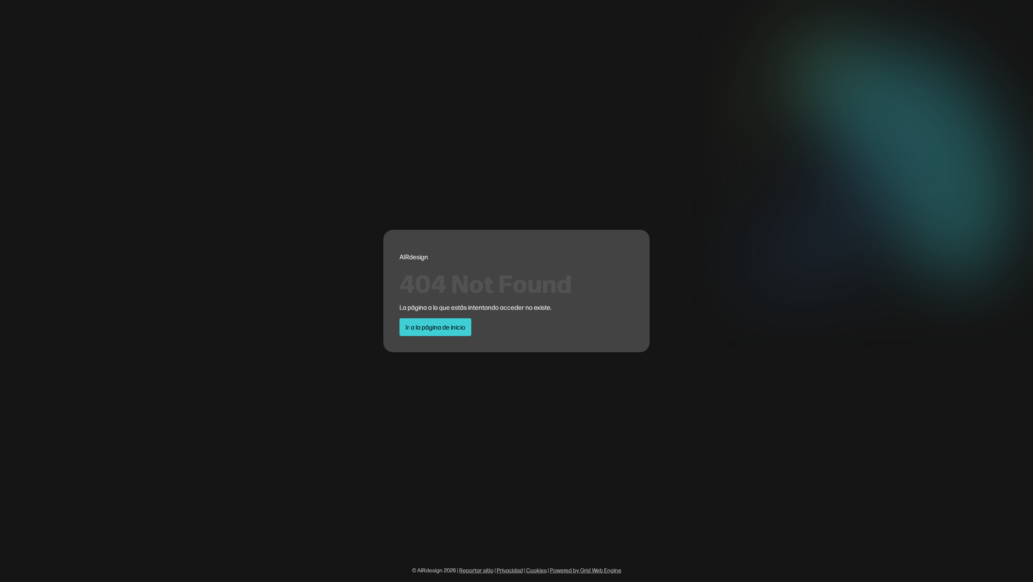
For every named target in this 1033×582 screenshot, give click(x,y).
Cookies (536, 570)
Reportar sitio (476, 570)
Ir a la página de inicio (435, 327)
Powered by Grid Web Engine (585, 570)
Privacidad (510, 570)
